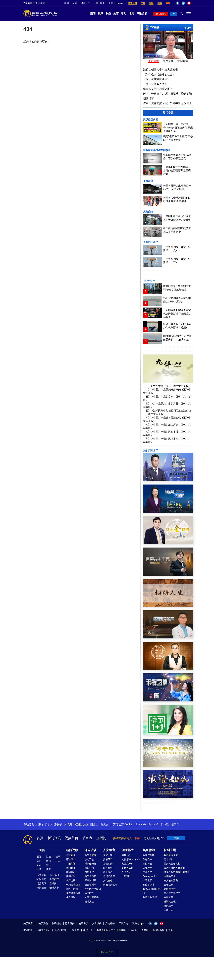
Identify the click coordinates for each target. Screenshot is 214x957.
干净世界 (74, 930)
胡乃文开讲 (127, 863)
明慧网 (122, 930)
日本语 (165, 824)
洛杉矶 (58, 824)
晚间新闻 (70, 867)
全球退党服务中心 (106, 930)
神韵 (66, 3)
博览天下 (41, 883)
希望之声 (88, 930)
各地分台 (85, 3)
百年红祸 (168, 884)
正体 (96, 3)
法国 (86, 824)
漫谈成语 (108, 872)
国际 (39, 856)
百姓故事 (168, 897)
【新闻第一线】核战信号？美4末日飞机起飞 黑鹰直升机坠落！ (178, 128)
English (128, 824)
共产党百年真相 (172, 863)
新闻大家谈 (90, 855)
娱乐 (58, 856)
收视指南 (56, 923)
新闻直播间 (161, 14)
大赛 (75, 3)
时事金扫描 (90, 863)
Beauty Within (150, 876)
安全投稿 (96, 923)
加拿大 (48, 824)
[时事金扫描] (168, 543)
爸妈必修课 (109, 876)
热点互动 (89, 859)
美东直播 (153, 60)
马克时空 (89, 893)
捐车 (159, 3)
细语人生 (89, 901)
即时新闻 (41, 879)
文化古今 (108, 880)
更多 (170, 930)
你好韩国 (147, 863)
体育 (58, 860)
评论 (39, 865)
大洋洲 (68, 824)
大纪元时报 (60, 930)
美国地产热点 (110, 884)
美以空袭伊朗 (150, 119)
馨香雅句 (108, 867)
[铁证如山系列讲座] (168, 797)
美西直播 (168, 60)
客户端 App (138, 923)
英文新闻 (132, 3)
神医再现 (126, 872)
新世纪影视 (158, 930)
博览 (131, 13)
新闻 (93, 13)
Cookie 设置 (107, 952)
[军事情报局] (168, 637)
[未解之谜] (168, 700)
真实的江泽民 (150, 242)
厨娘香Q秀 (148, 884)
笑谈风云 (108, 859)
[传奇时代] (168, 765)
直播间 (101, 838)
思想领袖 (89, 872)
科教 (48, 869)
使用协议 (83, 923)
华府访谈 (70, 880)
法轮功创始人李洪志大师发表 (160, 69)
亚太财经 (70, 897)
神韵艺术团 (44, 930)
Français (141, 824)
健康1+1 (126, 855)
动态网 (133, 930)
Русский (153, 824)
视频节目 (71, 838)
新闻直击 (70, 872)
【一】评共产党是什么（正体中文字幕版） (167, 386)
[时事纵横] (168, 480)
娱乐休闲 (149, 850)
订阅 (176, 838)
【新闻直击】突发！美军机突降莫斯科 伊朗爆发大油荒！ (177, 314)
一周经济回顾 (73, 884)
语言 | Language (116, 3)
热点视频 (54, 875)
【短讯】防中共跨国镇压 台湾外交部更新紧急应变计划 (177, 170)
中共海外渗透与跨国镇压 (157, 150)
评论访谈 (141, 13)
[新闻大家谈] (168, 511)
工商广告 (168, 910)
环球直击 (70, 859)
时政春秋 (89, 867)
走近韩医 (126, 876)
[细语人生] (168, 606)
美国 (39, 860)
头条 (108, 13)
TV (174, 14)
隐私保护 (70, 923)
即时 (123, 13)
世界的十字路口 (93, 888)
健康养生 (128, 850)
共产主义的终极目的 (174, 867)
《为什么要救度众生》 (156, 79)
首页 (40, 838)
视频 (100, 13)
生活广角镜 (148, 855)
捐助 (151, 3)
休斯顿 (78, 824)
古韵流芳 (108, 863)
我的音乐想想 (150, 897)
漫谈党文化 (170, 901)
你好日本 (147, 859)
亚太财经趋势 (73, 893)
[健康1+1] (168, 734)
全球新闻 (70, 855)
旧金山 (94, 824)
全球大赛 (54, 887)
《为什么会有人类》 (155, 84)
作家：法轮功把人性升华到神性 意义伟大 (167, 103)
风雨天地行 (170, 888)
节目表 (187, 27)
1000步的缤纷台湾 (151, 890)
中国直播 (182, 60)
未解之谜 (108, 855)
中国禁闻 (70, 863)
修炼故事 (168, 905)
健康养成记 (127, 867)
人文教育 (109, 850)
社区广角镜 (72, 888)
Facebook (177, 3)
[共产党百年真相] (168, 669)
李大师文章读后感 (157, 88)
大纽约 (39, 824)
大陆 (39, 869)
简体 (102, 3)
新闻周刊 (70, 876)
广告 (143, 3)
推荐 (116, 13)
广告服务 (110, 923)
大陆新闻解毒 (92, 897)
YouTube (189, 3)
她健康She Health (131, 859)
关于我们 (43, 923)
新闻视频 (72, 850)
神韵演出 (41, 887)
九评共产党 (170, 876)
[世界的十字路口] (168, 574)
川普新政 (148, 181)
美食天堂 (147, 867)
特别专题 (170, 850)
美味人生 (147, 872)
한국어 (175, 824)
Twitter (183, 3)
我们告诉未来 (171, 855)
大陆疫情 (148, 211)
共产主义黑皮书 (172, 893)
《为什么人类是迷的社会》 (159, 74)
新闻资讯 (54, 838)
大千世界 (147, 880)
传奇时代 (168, 859)
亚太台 (105, 824)
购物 (168, 3)
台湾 (48, 860)
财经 (48, 865)
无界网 (144, 930)
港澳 (48, 856)
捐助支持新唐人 (122, 838)
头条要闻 (41, 875)
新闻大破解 (90, 876)
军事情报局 (90, 880)
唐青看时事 (90, 884)
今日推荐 (54, 879)
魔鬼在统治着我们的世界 (177, 872)
